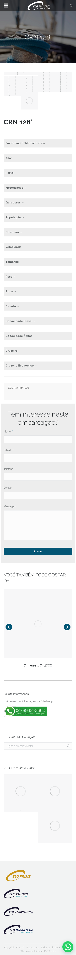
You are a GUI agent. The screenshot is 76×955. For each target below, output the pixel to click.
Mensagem (10, 506)
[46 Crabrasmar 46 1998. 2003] (55, 791)
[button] (67, 946)
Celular (8, 487)
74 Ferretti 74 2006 (38, 665)
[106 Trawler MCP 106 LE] (21, 810)
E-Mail (8, 450)
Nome (8, 431)
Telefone (9, 468)
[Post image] (38, 623)
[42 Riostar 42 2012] (55, 826)
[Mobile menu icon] (6, 5)
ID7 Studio (49, 951)
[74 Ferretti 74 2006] (21, 791)
